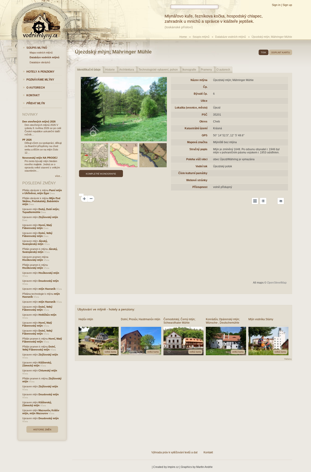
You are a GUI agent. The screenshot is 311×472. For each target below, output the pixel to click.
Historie (110, 69)
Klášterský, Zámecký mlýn (37, 364)
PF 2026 (27, 139)
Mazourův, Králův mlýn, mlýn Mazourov (40, 412)
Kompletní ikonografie (101, 174)
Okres (203, 121)
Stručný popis (198, 149)
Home (183, 36)
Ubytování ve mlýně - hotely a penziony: (106, 309)
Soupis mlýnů (201, 36)
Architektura (126, 69)
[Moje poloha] (263, 201)
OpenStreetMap (277, 282)
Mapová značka (197, 142)
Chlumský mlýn (47, 370)
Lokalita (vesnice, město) (191, 107)
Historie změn (42, 429)
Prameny (206, 69)
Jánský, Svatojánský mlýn (35, 242)
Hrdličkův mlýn (47, 314)
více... (58, 176)
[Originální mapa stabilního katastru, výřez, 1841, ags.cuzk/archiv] (153, 155)
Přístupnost (199, 187)
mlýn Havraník (47, 288)
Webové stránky (196, 180)
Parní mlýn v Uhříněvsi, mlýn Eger (42, 192)
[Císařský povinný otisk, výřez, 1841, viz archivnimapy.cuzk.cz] (124, 155)
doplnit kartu (280, 52)
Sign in (276, 5)
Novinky (30, 114)
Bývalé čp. (200, 93)
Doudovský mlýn (48, 280)
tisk (263, 52)
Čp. (205, 87)
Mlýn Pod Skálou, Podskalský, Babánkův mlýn (41, 201)
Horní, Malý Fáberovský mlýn (37, 226)
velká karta (110, 351)
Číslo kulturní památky (192, 173)
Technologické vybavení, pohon (158, 69)
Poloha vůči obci (196, 159)
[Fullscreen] (255, 201)
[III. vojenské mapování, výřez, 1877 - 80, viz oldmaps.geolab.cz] (94, 155)
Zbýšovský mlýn (48, 217)
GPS (204, 135)
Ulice (204, 100)
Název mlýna (199, 80)
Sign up (287, 5)
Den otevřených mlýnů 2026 (39, 121)
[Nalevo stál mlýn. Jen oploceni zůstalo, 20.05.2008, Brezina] (124, 109)
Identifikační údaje (89, 69)
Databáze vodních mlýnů (230, 36)
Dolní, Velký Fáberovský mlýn (37, 234)
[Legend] (281, 201)
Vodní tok (201, 166)
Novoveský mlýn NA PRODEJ (39, 157)
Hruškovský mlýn (32, 260)
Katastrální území (196, 128)
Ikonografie (189, 69)
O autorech (223, 69)
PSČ (204, 114)
